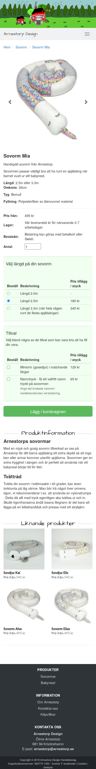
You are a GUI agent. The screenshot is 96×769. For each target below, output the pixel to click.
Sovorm (21, 47)
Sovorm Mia (41, 47)
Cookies (82, 763)
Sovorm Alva (12, 629)
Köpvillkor (48, 714)
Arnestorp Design (21, 34)
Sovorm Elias (60, 629)
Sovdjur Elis (59, 573)
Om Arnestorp (48, 701)
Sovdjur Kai (11, 573)
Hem (6, 47)
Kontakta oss (48, 708)
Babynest (48, 682)
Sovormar (48, 676)
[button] (10, 99)
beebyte (48, 767)
